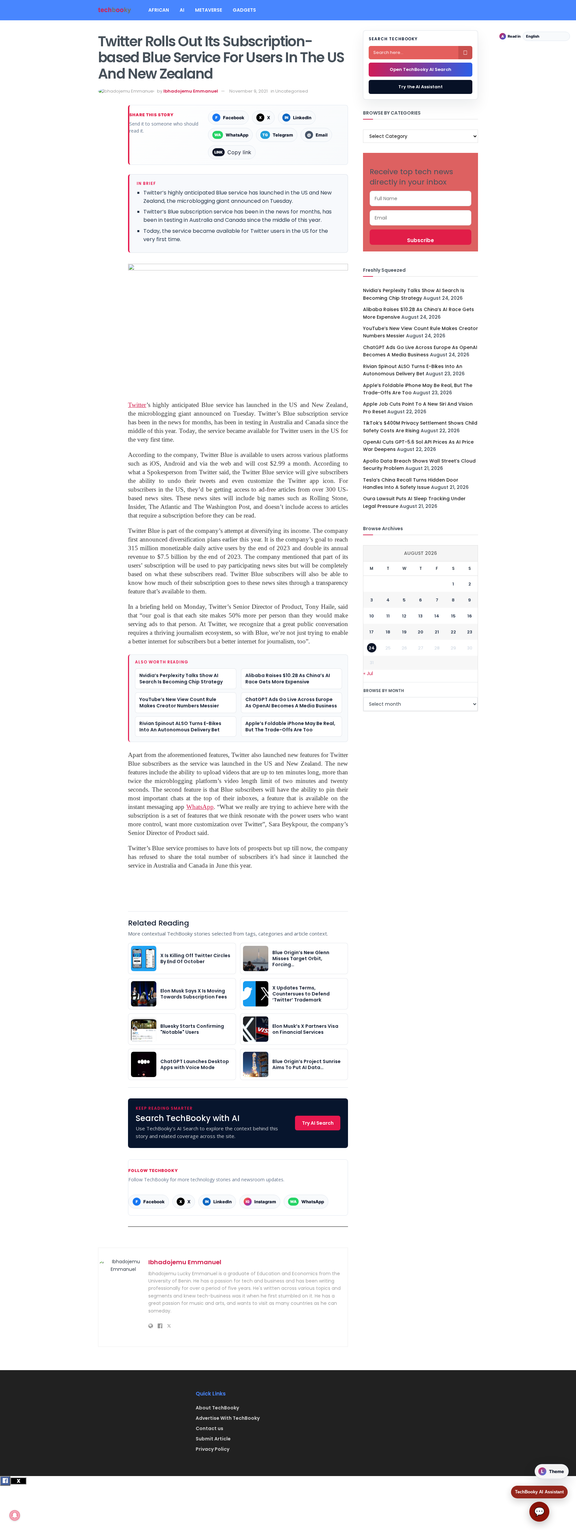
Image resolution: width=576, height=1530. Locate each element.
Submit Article (213, 1438)
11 (388, 616)
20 (420, 632)
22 (453, 632)
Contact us (209, 1428)
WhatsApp (200, 806)
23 (469, 632)
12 (404, 616)
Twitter (137, 404)
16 (469, 616)
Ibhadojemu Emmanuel (190, 91)
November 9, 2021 (248, 91)
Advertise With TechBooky (228, 1418)
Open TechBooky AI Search (420, 69)
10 (371, 616)
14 (436, 616)
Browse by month (383, 690)
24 (372, 648)
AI (182, 10)
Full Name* (420, 198)
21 (437, 632)
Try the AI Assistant (420, 87)
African (158, 10)
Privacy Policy (212, 1449)
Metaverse (208, 10)
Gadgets (244, 10)
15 (453, 616)
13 (420, 616)
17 (371, 632)
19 (404, 632)
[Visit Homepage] (114, 10)
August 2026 (420, 553)
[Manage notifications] (14, 1515)
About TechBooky (217, 1407)
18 (388, 632)
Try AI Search (318, 1123)
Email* (420, 217)
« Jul (368, 673)
